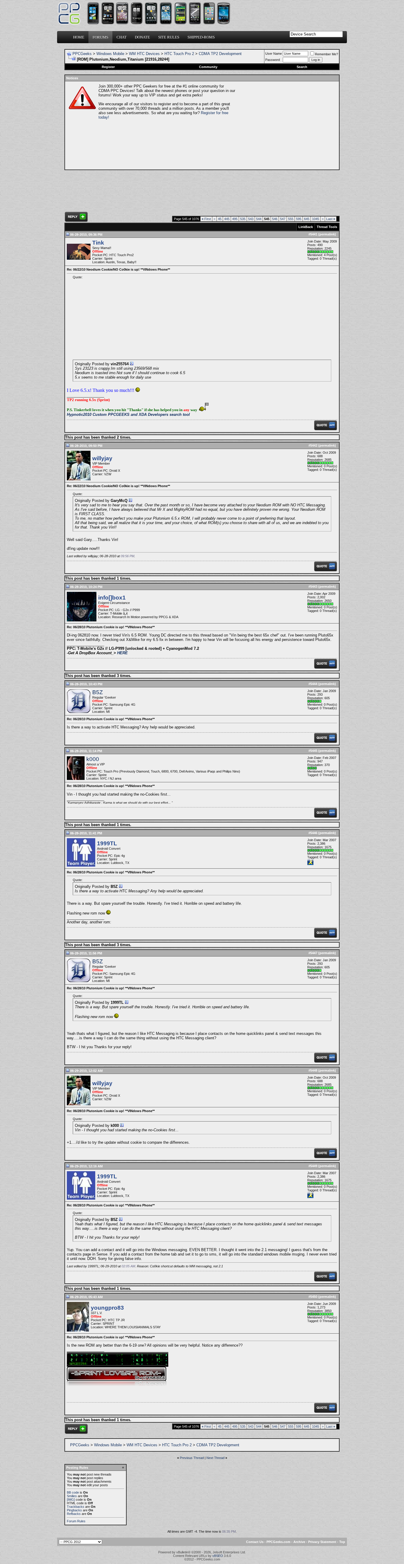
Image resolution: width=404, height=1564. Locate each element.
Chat (122, 37)
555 (290, 219)
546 (274, 219)
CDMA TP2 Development (220, 53)
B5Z (97, 692)
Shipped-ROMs (201, 37)
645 (306, 219)
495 (234, 219)
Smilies (72, 1496)
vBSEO (217, 1555)
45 (220, 219)
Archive (299, 1542)
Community (208, 67)
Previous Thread (192, 1458)
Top (342, 1542)
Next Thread (215, 1458)
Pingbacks (74, 1510)
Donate (142, 37)
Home (78, 37)
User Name (273, 53)
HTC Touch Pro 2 (179, 53)
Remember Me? (326, 54)
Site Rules (168, 37)
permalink (327, 234)
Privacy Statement (322, 1542)
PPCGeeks (82, 53)
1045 (315, 219)
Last (330, 219)
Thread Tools (327, 227)
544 (258, 219)
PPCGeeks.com (278, 1542)
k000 (92, 759)
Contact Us (255, 1542)
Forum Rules (76, 1521)
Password (272, 60)
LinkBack (305, 227)
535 (242, 219)
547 (282, 219)
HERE (122, 653)
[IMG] (71, 1499)
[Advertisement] (286, 125)
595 (298, 219)
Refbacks (74, 1513)
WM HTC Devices (144, 53)
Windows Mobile (110, 53)
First (206, 219)
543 (250, 219)
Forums (100, 37)
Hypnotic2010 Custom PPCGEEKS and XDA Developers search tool (128, 414)
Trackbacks (75, 1506)
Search (302, 67)
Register (108, 67)
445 (227, 219)
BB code (73, 1492)
